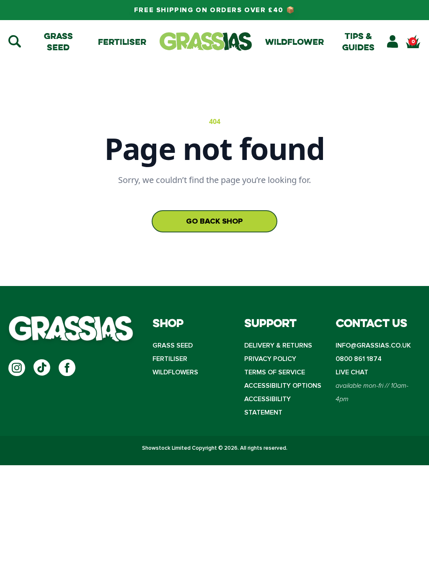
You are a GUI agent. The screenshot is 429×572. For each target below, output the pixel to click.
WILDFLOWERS (175, 372)
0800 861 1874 (359, 359)
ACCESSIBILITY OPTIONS (282, 385)
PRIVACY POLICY (270, 359)
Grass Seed (58, 41)
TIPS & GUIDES (358, 41)
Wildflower (294, 41)
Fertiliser (122, 41)
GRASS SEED (172, 345)
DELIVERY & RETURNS (278, 345)
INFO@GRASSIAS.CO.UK (373, 345)
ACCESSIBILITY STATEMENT (267, 406)
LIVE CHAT (352, 372)
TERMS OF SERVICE (274, 372)
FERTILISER (169, 359)
